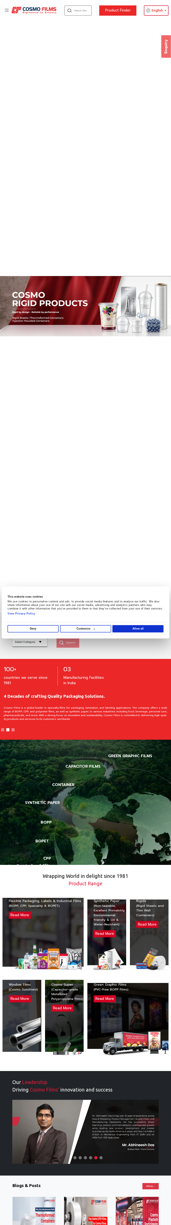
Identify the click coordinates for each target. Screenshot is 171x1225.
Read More (19, 915)
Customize (83, 628)
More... (150, 1186)
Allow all (138, 628)
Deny (33, 628)
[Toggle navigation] (7, 10)
